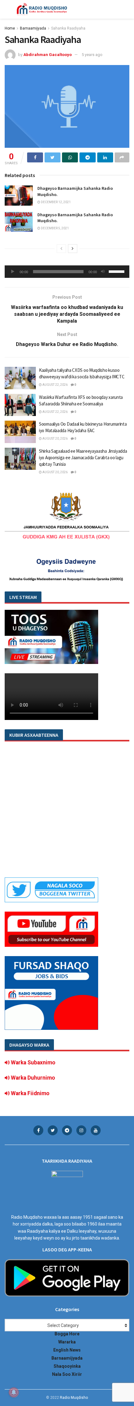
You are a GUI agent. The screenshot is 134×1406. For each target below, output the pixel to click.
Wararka (67, 1341)
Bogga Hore (67, 1333)
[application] (67, 271)
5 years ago (92, 54)
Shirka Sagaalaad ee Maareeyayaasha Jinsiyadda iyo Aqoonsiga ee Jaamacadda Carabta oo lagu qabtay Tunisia (83, 457)
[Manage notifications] (14, 1392)
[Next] (72, 248)
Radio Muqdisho (74, 1397)
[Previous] (61, 248)
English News (67, 1350)
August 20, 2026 (55, 438)
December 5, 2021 (54, 228)
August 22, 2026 (55, 384)
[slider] (117, 271)
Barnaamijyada (33, 28)
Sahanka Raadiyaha (68, 28)
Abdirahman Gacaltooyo (47, 54)
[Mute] (103, 272)
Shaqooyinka (67, 1366)
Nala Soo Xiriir (67, 1374)
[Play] (13, 272)
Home (10, 28)
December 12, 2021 (55, 202)
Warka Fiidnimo (30, 1093)
